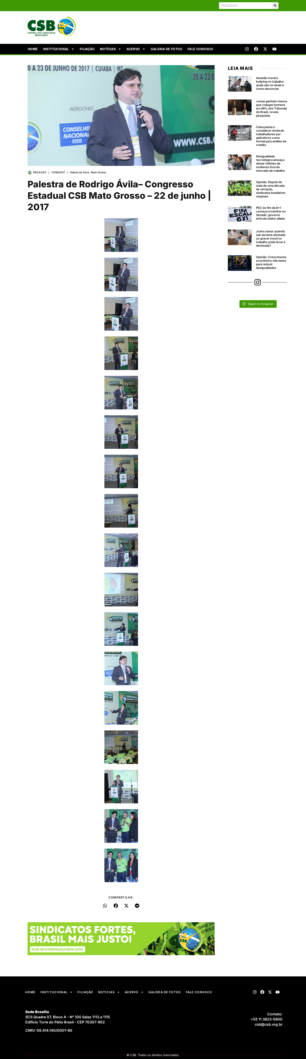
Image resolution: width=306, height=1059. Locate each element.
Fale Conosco (200, 49)
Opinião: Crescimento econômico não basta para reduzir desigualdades (271, 262)
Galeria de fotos (166, 49)
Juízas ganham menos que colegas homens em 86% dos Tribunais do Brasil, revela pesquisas (271, 108)
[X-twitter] (265, 49)
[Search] (275, 5)
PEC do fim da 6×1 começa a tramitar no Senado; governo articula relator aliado (271, 213)
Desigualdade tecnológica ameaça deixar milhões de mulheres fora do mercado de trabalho (270, 163)
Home (33, 49)
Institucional (56, 49)
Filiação (87, 49)
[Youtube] (274, 49)
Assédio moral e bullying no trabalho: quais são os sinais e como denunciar (270, 83)
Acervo (133, 49)
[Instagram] (247, 49)
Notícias (108, 49)
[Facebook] (256, 49)
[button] (105, 905)
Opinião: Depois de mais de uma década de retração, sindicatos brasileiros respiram (270, 189)
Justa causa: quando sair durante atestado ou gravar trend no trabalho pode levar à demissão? (271, 238)
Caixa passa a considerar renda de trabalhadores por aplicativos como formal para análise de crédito (271, 136)
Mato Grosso (98, 172)
